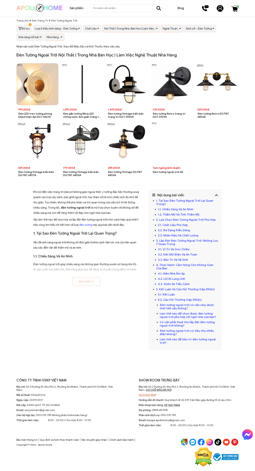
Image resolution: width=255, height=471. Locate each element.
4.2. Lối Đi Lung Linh (171, 279)
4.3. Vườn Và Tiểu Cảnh (174, 284)
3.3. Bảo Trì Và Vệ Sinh (173, 259)
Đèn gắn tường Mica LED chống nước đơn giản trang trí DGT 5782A (82, 115)
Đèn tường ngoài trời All (168, 172)
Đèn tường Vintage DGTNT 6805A (125, 173)
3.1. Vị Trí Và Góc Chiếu (173, 249)
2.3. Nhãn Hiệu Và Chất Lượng (178, 235)
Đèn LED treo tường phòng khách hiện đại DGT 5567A (35, 115)
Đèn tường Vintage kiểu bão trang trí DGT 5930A (126, 115)
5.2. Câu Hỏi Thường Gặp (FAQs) (180, 299)
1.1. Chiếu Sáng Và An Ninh (175, 209)
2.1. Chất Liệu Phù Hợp (173, 225)
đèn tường (85, 225)
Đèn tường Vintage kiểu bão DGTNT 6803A (81, 173)
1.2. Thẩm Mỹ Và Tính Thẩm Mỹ (179, 214)
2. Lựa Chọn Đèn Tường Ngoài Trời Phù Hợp (186, 219)
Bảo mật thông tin (26, 439)
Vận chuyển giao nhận (94, 439)
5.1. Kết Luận (166, 294)
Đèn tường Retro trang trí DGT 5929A (169, 115)
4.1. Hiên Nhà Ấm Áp (171, 273)
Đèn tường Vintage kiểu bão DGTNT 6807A (36, 173)
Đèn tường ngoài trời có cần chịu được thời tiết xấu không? (187, 306)
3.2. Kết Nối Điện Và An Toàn (177, 254)
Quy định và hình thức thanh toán (59, 439)
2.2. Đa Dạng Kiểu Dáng (174, 230)
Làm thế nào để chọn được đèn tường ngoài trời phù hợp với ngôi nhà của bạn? (188, 315)
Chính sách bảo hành (121, 439)
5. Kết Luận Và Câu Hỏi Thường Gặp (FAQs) (185, 289)
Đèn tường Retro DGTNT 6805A (213, 115)
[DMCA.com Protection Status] (203, 457)
